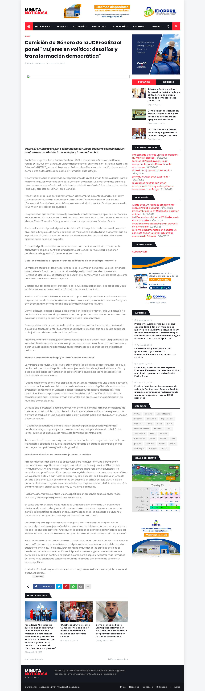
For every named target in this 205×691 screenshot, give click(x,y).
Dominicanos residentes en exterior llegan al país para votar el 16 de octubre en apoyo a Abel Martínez (163, 115)
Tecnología (139, 448)
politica (137, 443)
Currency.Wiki (139, 251)
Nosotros (134, 686)
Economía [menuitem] (79, 26)
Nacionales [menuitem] (42, 26)
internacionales (141, 428)
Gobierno (138, 423)
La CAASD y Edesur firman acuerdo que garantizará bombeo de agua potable (162, 132)
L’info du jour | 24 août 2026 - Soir (150, 176)
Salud (172, 443)
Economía (151, 419)
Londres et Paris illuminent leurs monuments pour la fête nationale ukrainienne (151, 164)
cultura (148, 414)
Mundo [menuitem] (61, 26)
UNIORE (164, 448)
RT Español (162, 686)
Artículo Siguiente (117, 659)
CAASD (137, 414)
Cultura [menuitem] (138, 26)
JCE (169, 428)
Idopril (159, 423)
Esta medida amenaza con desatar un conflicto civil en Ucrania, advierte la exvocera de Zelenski (154, 233)
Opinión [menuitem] (155, 26)
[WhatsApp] (73, 586)
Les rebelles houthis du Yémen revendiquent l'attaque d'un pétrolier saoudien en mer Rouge (153, 186)
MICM (152, 433)
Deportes (138, 419)
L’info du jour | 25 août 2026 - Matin (151, 170)
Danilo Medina (163, 414)
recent (162, 443)
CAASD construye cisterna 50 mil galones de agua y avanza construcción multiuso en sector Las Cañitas (75, 631)
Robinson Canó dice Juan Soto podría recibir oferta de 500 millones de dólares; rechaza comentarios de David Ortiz (164, 95)
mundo (163, 433)
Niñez (152, 438)
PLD (173, 438)
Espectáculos (167, 419)
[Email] (81, 586)
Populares (144, 81)
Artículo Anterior (35, 659)
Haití (150, 423)
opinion (163, 438)
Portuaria (150, 443)
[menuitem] (29, 26)
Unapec (152, 448)
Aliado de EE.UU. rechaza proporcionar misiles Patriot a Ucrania (153, 206)
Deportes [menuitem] (98, 26)
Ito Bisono (158, 428)
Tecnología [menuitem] (118, 26)
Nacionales (139, 438)
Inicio (27, 35)
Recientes (168, 81)
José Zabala (139, 433)
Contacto (148, 686)
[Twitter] (59, 586)
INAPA (169, 423)
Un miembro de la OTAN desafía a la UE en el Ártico (155, 212)
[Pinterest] (66, 586)
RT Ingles (175, 686)
